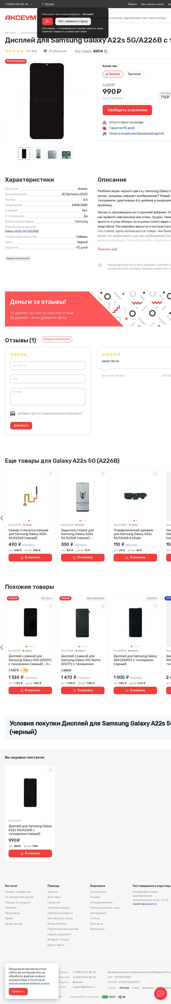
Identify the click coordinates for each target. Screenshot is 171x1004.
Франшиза (97, 928)
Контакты (96, 923)
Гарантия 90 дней (122, 128)
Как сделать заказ (152, 4)
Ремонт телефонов (18, 891)
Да (47, 21)
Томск (135, 987)
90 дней (82, 247)
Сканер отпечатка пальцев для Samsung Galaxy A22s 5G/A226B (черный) (28, 534)
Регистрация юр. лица (105, 907)
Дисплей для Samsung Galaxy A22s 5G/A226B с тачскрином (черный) (30, 830)
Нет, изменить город (73, 21)
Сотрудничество (101, 902)
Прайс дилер (14, 923)
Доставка (54, 897)
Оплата (53, 891)
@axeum (78, 982)
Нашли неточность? (18, 258)
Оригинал (134, 74)
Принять (18, 991)
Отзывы (95, 897)
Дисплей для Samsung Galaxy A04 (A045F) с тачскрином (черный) (135, 660)
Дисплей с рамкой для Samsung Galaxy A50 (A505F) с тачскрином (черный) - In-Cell (30, 660)
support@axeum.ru (84, 986)
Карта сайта (56, 944)
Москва (49, 4)
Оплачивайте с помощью (85, 996)
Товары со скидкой (17, 902)
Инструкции (98, 913)
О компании (98, 891)
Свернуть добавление (57, 339)
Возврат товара (58, 939)
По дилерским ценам (19, 897)
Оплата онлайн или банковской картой (136, 133)
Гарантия (54, 902)
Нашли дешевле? (113, 98)
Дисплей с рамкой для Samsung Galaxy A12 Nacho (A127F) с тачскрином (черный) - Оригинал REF (81, 660)
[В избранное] (50, 473)
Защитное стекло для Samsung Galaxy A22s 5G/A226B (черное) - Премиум (77, 534)
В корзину (32, 557)
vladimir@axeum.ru (145, 903)
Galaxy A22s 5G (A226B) (22, 231)
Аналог (114, 74)
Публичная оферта (60, 913)
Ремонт (132, 4)
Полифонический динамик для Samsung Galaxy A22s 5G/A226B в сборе (133, 534)
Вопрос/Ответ (57, 923)
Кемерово (148, 987)
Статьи (95, 918)
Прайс (9, 918)
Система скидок (58, 907)
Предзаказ (12, 913)
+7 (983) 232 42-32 (16, 4)
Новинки (10, 907)
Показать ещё (107, 249)
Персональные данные (63, 928)
